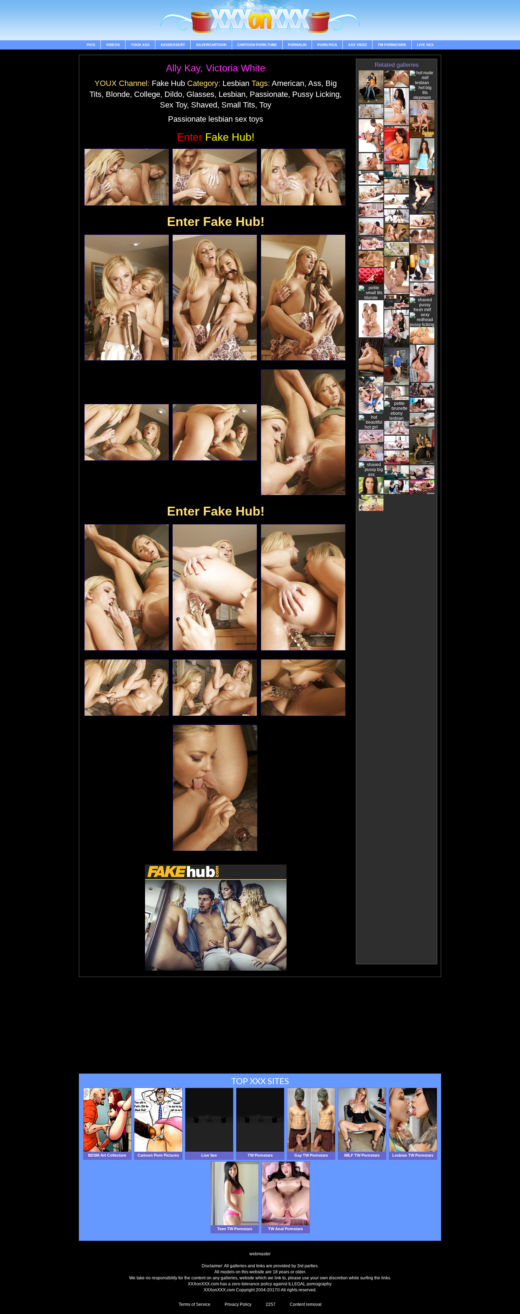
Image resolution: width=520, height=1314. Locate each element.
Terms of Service (194, 1304)
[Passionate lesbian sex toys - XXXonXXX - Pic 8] (214, 432)
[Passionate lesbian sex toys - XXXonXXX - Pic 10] (126, 587)
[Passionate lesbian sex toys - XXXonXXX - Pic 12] (303, 587)
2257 (271, 1304)
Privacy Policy (238, 1304)
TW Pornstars (392, 45)
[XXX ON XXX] (260, 20)
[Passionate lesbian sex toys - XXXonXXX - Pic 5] (214, 297)
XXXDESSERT (173, 45)
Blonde (118, 94)
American (288, 83)
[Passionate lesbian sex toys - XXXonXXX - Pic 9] (303, 432)
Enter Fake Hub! (216, 221)
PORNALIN (297, 45)
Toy (265, 104)
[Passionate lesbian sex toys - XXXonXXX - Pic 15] (303, 687)
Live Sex (425, 45)
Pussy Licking (316, 94)
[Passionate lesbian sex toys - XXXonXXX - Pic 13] (126, 687)
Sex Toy (173, 104)
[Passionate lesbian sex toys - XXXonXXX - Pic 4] (126, 297)
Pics (91, 45)
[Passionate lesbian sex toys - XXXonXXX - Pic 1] (126, 177)
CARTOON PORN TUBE (257, 45)
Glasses (200, 94)
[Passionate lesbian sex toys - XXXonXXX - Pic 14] (214, 687)
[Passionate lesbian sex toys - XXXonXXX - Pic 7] (126, 432)
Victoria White (235, 68)
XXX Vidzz (357, 45)
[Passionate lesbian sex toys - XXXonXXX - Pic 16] (215, 788)
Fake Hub (168, 83)
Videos (113, 45)
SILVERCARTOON (211, 45)
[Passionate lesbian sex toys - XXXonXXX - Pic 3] (303, 177)
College (147, 94)
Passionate (269, 94)
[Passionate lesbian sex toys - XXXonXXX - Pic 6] (303, 297)
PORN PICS (327, 45)
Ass (314, 83)
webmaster (260, 1253)
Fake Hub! (215, 137)
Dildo (173, 94)
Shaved (204, 104)
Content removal (306, 1304)
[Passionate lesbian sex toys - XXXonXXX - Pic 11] (214, 587)
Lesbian (236, 83)
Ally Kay (183, 68)
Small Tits (238, 104)
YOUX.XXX (140, 45)
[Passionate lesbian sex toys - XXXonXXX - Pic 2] (214, 177)
